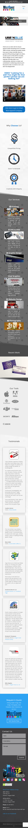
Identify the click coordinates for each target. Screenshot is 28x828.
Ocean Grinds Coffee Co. (15, 543)
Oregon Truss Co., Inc (15, 684)
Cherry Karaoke (12, 510)
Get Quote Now (14, 721)
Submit (21, 757)
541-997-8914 (10, 804)
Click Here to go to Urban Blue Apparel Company (14, 109)
